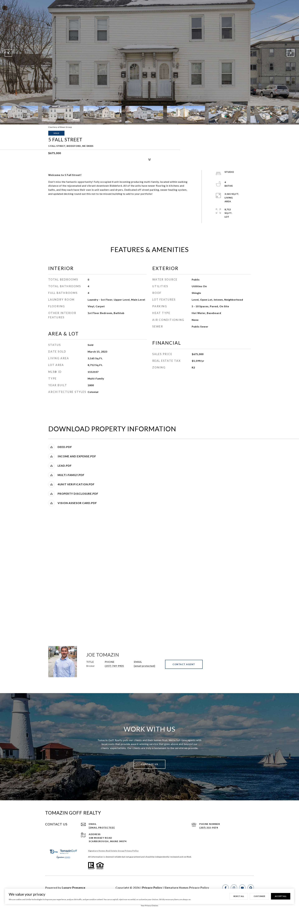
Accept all (280, 896)
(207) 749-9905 (114, 665)
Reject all (238, 896)
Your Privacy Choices (149, 905)
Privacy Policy (152, 887)
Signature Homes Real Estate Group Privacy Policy (113, 851)
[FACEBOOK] (225, 888)
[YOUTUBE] (242, 888)
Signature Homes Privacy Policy (186, 887)
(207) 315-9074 (208, 827)
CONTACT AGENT (184, 664)
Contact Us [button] (149, 764)
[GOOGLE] (251, 888)
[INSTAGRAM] (234, 888)
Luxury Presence (73, 887)
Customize (259, 896)
